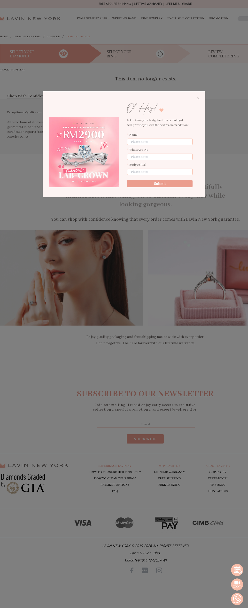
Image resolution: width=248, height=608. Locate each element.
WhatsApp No (138, 150)
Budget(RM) (137, 165)
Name (133, 135)
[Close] (198, 98)
